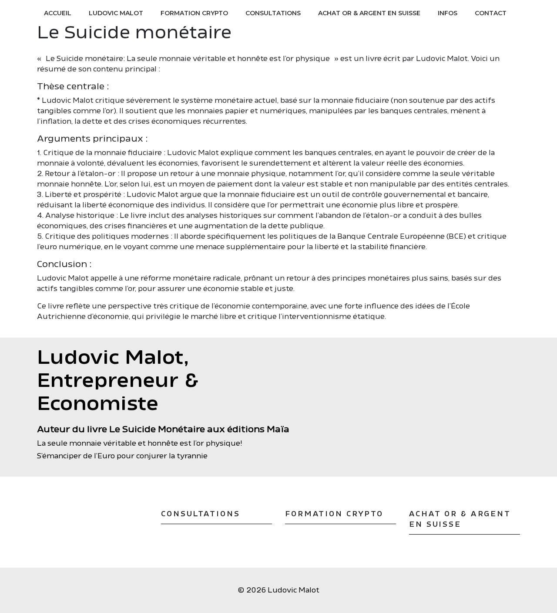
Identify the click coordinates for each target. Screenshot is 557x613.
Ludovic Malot (116, 13)
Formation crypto (194, 13)
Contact (491, 13)
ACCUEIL (57, 13)
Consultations (273, 13)
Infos (447, 13)
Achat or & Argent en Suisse (369, 13)
